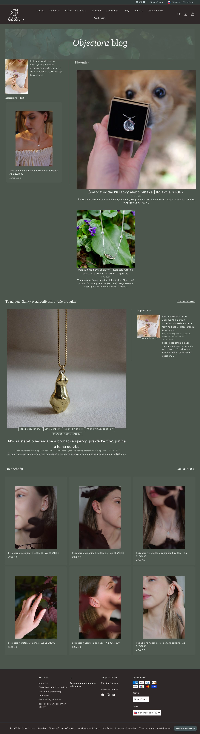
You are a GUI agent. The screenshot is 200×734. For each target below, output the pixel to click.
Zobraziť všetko (186, 301)
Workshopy (100, 18)
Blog (127, 10)
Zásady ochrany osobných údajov (52, 705)
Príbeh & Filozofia (74, 10)
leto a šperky (52, 429)
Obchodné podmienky (50, 691)
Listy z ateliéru (155, 10)
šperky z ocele (183, 333)
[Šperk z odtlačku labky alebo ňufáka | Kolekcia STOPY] (136, 129)
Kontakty (43, 683)
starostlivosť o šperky (66, 434)
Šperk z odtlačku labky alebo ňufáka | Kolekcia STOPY (136, 192)
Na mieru (96, 10)
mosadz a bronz (74, 429)
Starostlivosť (112, 10)
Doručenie (44, 695)
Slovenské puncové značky (53, 687)
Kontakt (139, 10)
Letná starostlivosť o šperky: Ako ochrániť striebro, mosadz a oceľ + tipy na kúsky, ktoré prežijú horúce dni (46, 68)
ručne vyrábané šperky (100, 429)
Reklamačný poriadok (50, 699)
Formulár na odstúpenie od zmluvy (83, 684)
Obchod (53, 10)
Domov (40, 10)
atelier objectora (30, 429)
